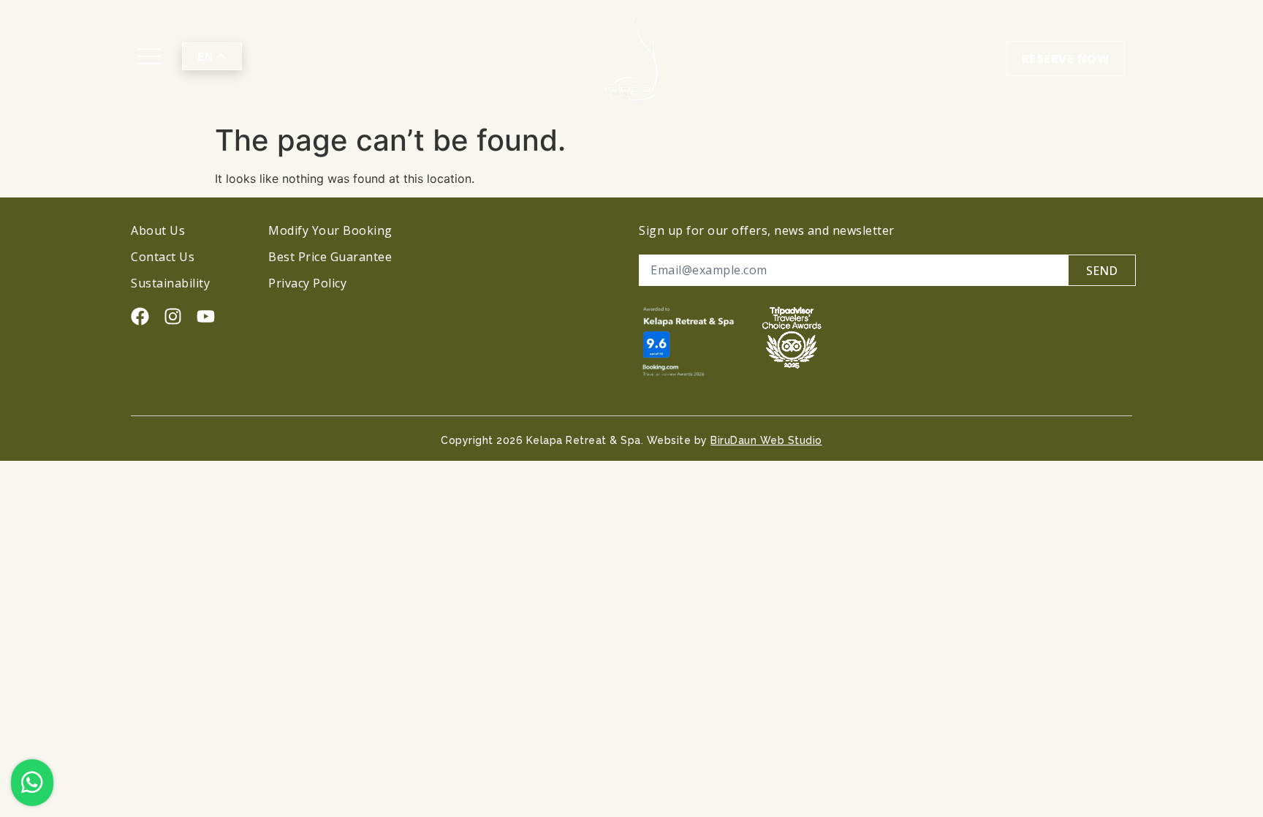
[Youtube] (206, 316)
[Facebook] (140, 316)
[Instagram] (173, 316)
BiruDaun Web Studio (766, 440)
